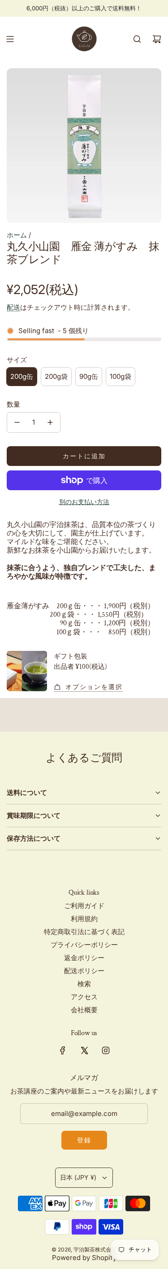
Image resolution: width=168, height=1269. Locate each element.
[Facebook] (63, 1050)
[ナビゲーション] (10, 39)
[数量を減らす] (17, 422)
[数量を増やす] (50, 422)
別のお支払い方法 (84, 501)
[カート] (157, 39)
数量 (13, 404)
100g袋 (120, 376)
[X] (84, 1050)
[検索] (137, 39)
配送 (13, 307)
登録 (84, 1140)
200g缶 (21, 376)
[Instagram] (106, 1050)
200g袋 (56, 376)
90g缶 (88, 376)
